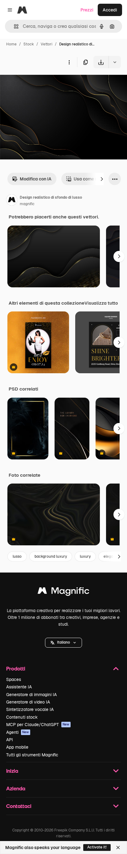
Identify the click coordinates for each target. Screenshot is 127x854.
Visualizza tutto (101, 303)
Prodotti (15, 668)
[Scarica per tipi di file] (115, 62)
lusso (17, 556)
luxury (85, 556)
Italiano (63, 642)
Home (11, 44)
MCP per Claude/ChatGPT (37, 724)
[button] (63, 643)
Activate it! (97, 847)
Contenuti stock (22, 717)
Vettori (46, 44)
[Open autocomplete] (13, 26)
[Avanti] (101, 179)
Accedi (110, 10)
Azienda (15, 788)
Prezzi (86, 10)
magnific (27, 203)
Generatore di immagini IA (31, 694)
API (9, 739)
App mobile (17, 747)
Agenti (17, 732)
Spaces (13, 679)
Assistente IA (19, 687)
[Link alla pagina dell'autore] (11, 200)
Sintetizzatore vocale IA (30, 709)
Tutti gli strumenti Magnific (32, 755)
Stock (28, 44)
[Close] (118, 847)
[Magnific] (63, 592)
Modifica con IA (35, 179)
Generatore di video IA (28, 702)
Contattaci (18, 806)
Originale (41, 83)
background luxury (51, 556)
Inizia (12, 770)
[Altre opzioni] (69, 62)
